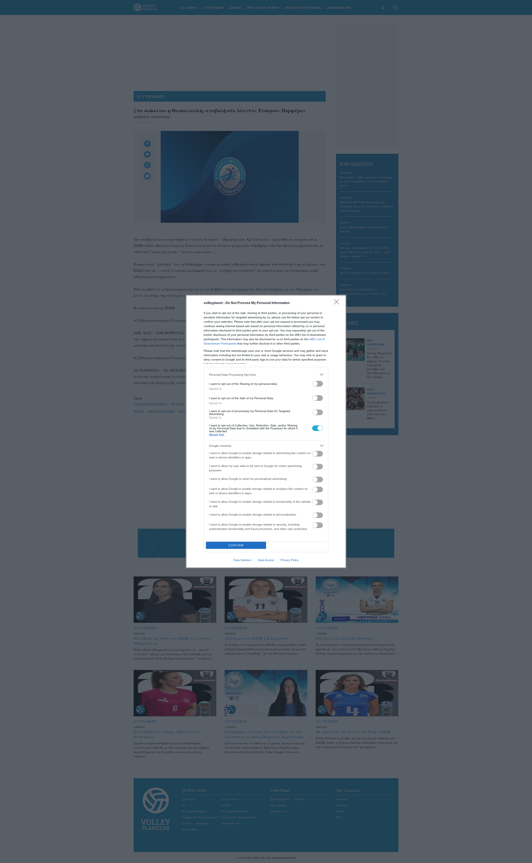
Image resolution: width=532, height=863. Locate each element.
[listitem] (266, 374)
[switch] (317, 384)
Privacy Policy (290, 560)
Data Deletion (242, 560)
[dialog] (266, 431)
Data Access (266, 560)
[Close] (338, 303)
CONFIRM (236, 545)
